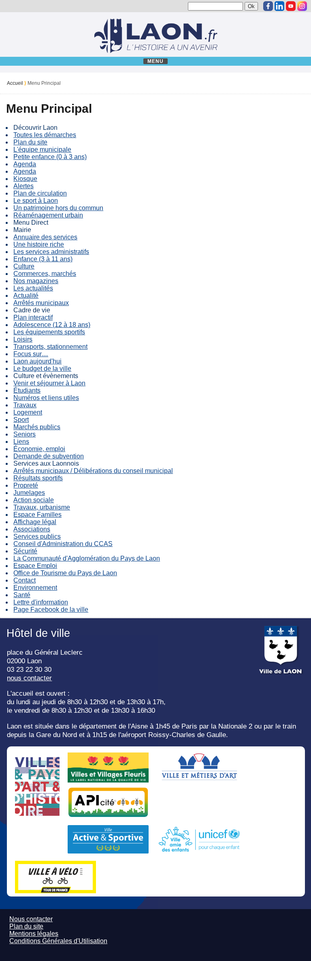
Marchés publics (36, 427)
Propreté (25, 485)
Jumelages (29, 492)
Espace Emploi (35, 565)
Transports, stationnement (50, 346)
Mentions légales (33, 933)
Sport (21, 419)
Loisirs (22, 339)
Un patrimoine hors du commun (58, 207)
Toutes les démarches (44, 134)
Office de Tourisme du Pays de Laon (65, 573)
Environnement (35, 587)
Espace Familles (37, 514)
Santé (21, 594)
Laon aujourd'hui (37, 361)
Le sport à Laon (35, 200)
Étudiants (26, 390)
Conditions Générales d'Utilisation (58, 940)
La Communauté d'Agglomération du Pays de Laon (86, 558)
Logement (27, 412)
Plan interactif (33, 317)
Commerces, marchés (44, 273)
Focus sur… (30, 353)
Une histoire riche (38, 244)
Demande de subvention (48, 456)
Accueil (15, 83)
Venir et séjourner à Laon (49, 383)
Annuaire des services (45, 237)
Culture (23, 266)
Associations (31, 529)
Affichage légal (34, 521)
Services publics (37, 536)
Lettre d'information (40, 602)
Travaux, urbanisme (41, 507)
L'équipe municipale (42, 149)
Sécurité (25, 551)
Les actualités (33, 288)
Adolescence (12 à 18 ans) (51, 324)
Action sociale (33, 500)
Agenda (24, 164)
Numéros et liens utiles (46, 397)
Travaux (24, 405)
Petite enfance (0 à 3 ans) (50, 156)
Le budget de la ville (42, 368)
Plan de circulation (40, 193)
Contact (24, 580)
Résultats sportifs (38, 478)
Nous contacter (31, 919)
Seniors (24, 434)
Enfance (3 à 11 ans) (42, 259)
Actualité (25, 295)
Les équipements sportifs (49, 332)
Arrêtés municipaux (41, 302)
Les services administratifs (51, 251)
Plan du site (30, 142)
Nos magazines (35, 280)
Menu (155, 61)
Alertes (23, 186)
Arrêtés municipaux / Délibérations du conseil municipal (93, 470)
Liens (21, 441)
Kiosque (25, 178)
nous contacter (29, 678)
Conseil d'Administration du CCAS (63, 543)
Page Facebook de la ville (50, 609)
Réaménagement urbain (48, 215)
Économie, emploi (39, 448)
